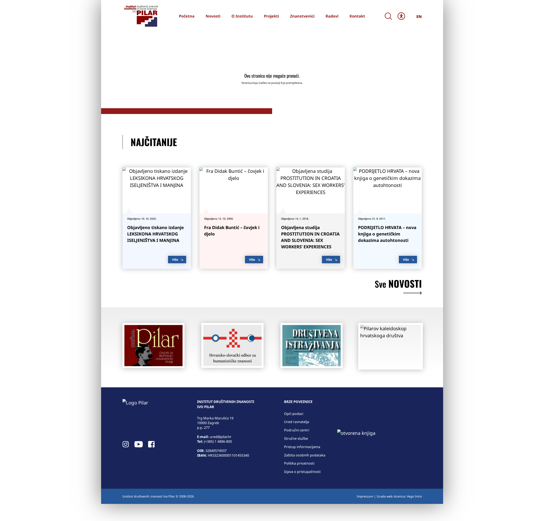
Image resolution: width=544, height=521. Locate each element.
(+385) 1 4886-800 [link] (218, 441)
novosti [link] (398, 284)
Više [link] (175, 260)
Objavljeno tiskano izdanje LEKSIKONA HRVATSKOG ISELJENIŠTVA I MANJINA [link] (155, 234)
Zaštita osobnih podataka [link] (304, 455)
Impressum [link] (365, 496)
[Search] (388, 16)
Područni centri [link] (296, 430)
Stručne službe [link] (296, 438)
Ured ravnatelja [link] (296, 421)
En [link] (419, 16)
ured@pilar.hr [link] (220, 436)
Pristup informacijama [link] (302, 446)
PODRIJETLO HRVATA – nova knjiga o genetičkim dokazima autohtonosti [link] (387, 234)
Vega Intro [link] (414, 496)
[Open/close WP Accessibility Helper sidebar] (401, 16)
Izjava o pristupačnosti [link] (302, 471)
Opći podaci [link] (293, 413)
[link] (140, 16)
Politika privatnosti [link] (299, 463)
